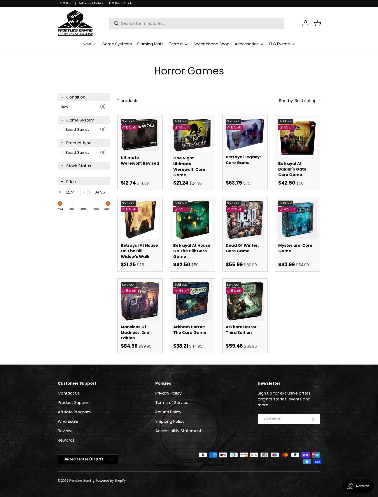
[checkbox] (84, 106)
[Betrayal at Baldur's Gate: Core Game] (297, 138)
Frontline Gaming (81, 481)
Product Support (74, 402)
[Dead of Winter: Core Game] (245, 220)
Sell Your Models (91, 3)
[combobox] (196, 23)
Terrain (176, 44)
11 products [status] (127, 100)
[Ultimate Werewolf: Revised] (140, 135)
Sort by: (298, 100)
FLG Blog (66, 3)
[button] (317, 23)
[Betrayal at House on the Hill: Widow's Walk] (140, 220)
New (87, 44)
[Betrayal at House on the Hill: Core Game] (192, 220)
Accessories (247, 44)
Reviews (66, 431)
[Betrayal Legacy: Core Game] (245, 135)
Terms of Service (171, 402)
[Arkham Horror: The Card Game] (192, 301)
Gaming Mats (150, 44)
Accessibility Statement (178, 431)
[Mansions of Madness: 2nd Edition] (140, 301)
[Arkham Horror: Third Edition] (245, 301)
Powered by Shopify (111, 481)
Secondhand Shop (211, 44)
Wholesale (68, 421)
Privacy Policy (168, 393)
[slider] (60, 203)
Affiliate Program (74, 412)
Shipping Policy (169, 421)
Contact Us (69, 393)
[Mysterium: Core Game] (297, 220)
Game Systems (117, 44)
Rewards (66, 440)
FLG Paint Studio (121, 3)
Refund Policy (168, 412)
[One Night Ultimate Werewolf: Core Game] (192, 135)
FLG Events (279, 44)
